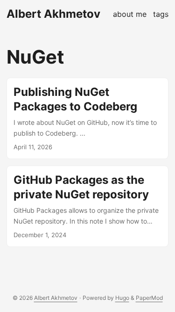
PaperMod (149, 297)
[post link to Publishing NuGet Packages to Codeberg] (87, 118)
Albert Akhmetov (53, 14)
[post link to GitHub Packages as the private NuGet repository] (87, 206)
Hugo (122, 297)
